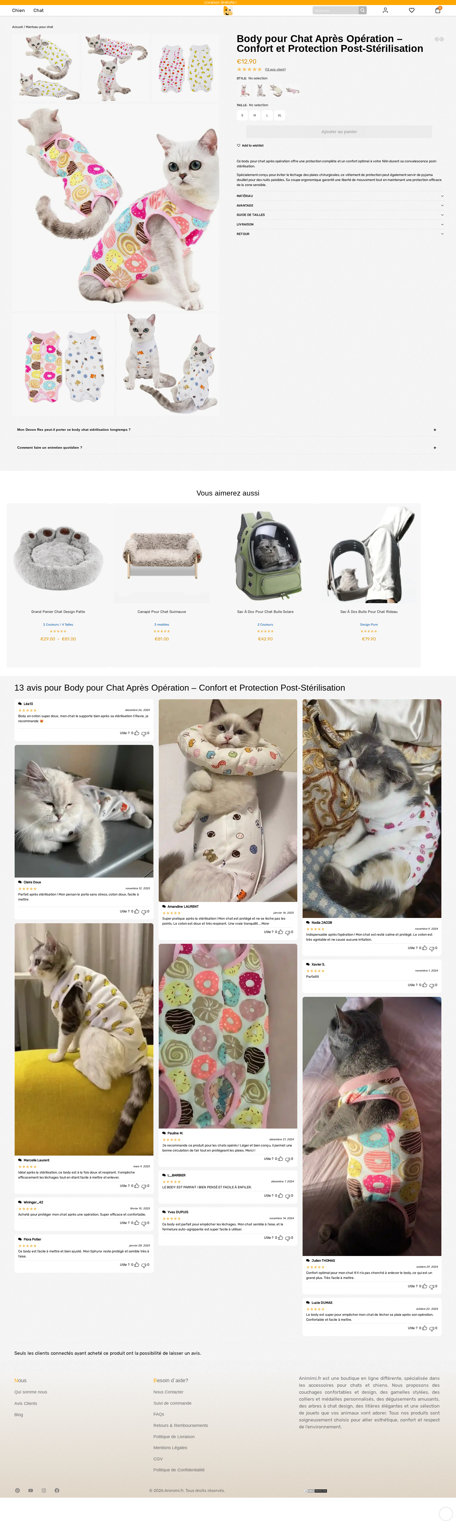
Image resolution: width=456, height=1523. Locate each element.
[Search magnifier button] (363, 10)
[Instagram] (44, 1490)
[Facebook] (57, 1490)
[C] (276, 90)
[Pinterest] (17, 1490)
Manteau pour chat (39, 27)
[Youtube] (30, 1490)
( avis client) (275, 69)
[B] (260, 90)
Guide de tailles (251, 215)
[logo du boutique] (228, 10)
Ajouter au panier (339, 131)
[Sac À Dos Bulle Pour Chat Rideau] (369, 555)
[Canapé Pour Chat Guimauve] (162, 555)
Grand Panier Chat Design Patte (58, 612)
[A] (244, 90)
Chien (18, 10)
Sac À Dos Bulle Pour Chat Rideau (369, 612)
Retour (243, 234)
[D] (293, 90)
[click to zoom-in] (116, 207)
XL (279, 115)
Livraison (245, 224)
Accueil (17, 27)
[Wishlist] (99, 510)
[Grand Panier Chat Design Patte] (58, 555)
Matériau (245, 196)
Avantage (245, 205)
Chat (39, 10)
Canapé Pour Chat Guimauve (162, 612)
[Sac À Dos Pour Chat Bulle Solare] (265, 555)
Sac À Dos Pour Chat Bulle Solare (265, 612)
